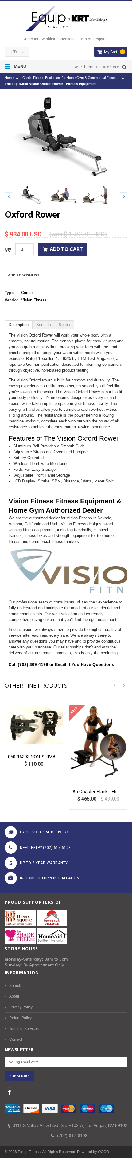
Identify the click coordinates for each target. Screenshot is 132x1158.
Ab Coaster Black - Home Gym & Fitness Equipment (98, 791)
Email (60, 664)
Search (15, 985)
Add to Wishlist (24, 275)
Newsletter (19, 1049)
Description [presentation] (19, 324)
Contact (15, 1039)
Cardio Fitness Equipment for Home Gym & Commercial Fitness (70, 77)
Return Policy (20, 1018)
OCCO (103, 1152)
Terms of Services (24, 1029)
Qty (8, 249)
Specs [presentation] (64, 324)
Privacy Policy (21, 1007)
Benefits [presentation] (43, 324)
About (14, 996)
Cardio (27, 292)
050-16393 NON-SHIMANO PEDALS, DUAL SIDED (34, 757)
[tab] (19, 324)
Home (9, 77)
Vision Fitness (34, 300)
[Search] (123, 67)
